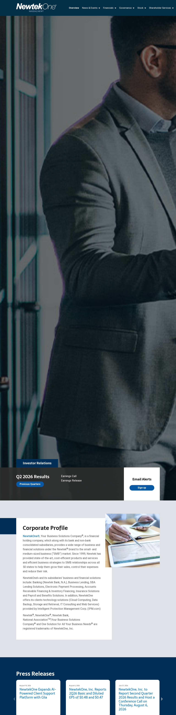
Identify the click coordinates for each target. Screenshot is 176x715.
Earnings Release (71, 481)
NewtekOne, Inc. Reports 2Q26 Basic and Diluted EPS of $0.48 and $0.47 (87, 693)
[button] (14, 698)
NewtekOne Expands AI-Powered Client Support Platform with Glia (38, 693)
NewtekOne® (31, 536)
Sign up (142, 488)
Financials (108, 8)
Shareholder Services (160, 8)
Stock (140, 8)
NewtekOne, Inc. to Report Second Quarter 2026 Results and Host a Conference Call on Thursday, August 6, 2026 (137, 699)
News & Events (89, 8)
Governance (125, 8)
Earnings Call (68, 476)
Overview (74, 8)
